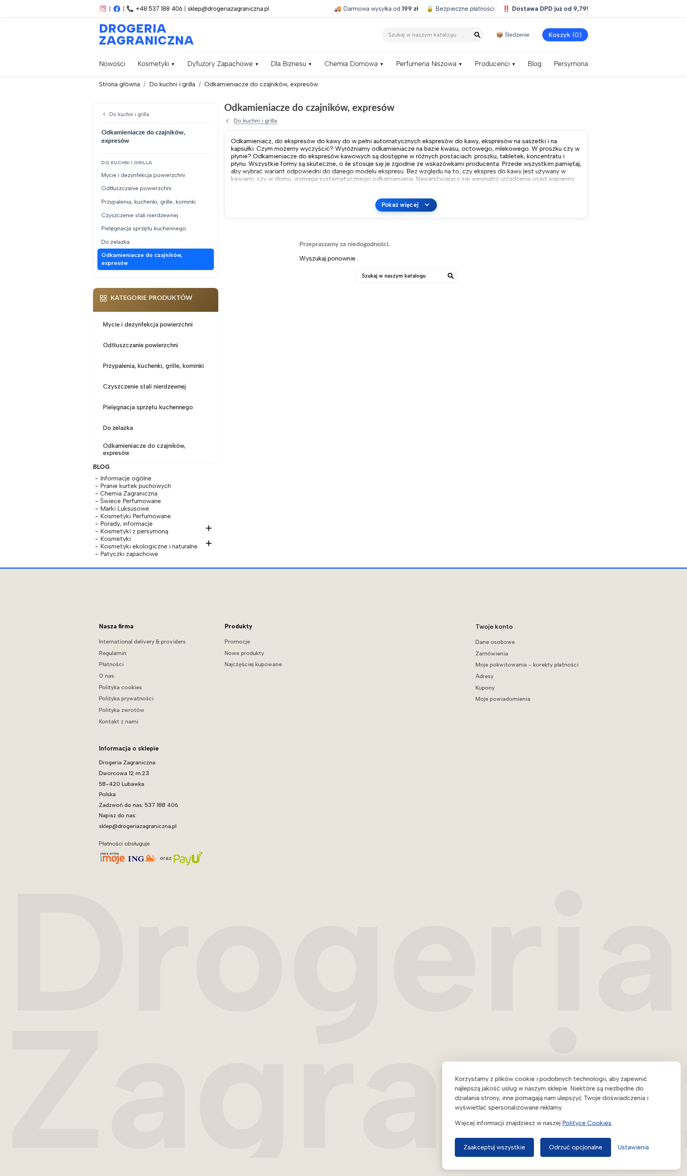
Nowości (112, 64)
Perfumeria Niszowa (426, 64)
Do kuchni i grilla (129, 114)
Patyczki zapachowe (129, 554)
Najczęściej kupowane (253, 664)
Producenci (492, 64)
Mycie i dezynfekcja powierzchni (143, 175)
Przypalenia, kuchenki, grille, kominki (148, 201)
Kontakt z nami (118, 721)
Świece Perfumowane (130, 501)
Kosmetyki (153, 64)
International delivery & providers (142, 641)
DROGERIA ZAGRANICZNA (139, 35)
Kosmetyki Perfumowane (135, 516)
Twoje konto (494, 626)
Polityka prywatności (126, 698)
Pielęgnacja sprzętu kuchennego (143, 228)
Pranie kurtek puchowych (135, 486)
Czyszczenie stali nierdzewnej (139, 215)
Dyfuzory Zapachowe (220, 64)
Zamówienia (491, 653)
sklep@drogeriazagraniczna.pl (228, 8)
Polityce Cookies (586, 1123)
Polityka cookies (120, 687)
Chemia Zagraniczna (128, 493)
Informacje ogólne (125, 478)
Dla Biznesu (288, 64)
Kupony (485, 687)
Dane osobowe (495, 642)
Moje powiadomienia (502, 699)
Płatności (111, 664)
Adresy (484, 676)
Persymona (571, 64)
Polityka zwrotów (121, 710)
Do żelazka (115, 242)
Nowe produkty (244, 653)
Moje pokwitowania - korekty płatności (526, 664)
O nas (106, 676)
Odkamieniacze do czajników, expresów (141, 259)
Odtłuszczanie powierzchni (136, 188)
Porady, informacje (126, 523)
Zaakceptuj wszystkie (494, 1147)
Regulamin (112, 653)
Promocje (237, 641)
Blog (534, 64)
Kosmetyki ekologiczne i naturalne (149, 546)
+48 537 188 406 (159, 8)
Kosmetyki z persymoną (134, 531)
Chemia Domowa (351, 64)
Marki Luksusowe (124, 508)
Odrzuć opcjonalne (575, 1147)
